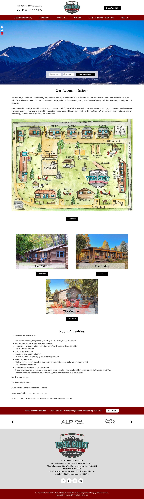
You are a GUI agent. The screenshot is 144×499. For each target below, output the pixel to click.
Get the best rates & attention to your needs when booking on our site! (76, 411)
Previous (12, 422)
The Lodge (102, 266)
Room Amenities (72, 331)
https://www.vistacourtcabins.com (61, 471)
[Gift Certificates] (22, 10)
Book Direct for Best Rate (35, 411)
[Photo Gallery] (33, 10)
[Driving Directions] (26, 10)
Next (131, 422)
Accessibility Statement (63, 495)
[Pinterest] (2, 33)
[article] (42, 255)
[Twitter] (2, 30)
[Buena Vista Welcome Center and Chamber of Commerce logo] (110, 422)
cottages (48, 341)
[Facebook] (2, 27)
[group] (72, 271)
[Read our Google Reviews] (69, 480)
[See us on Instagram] (74, 480)
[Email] (37, 10)
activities (65, 100)
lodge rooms (37, 341)
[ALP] (72, 422)
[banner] (72, 411)
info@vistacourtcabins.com (85, 471)
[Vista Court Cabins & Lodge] (72, 13)
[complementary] (72, 361)
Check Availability (112, 8)
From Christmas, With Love (101, 18)
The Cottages (72, 311)
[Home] (18, 10)
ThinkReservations (102, 493)
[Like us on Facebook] (63, 480)
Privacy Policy (76, 495)
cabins (28, 341)
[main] (72, 158)
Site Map (85, 495)
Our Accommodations (72, 90)
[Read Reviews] (80, 480)
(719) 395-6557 (26, 6)
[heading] (72, 90)
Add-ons (77, 18)
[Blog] (29, 10)
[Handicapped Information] (41, 10)
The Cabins (42, 266)
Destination (44, 18)
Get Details (42, 274)
